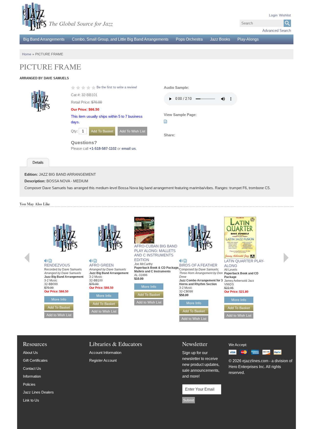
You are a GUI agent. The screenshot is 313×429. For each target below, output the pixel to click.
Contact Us (32, 368)
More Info (58, 299)
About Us (30, 352)
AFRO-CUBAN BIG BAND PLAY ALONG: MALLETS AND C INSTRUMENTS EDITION (155, 253)
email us (129, 148)
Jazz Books (220, 39)
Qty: (74, 131)
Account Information (105, 352)
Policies (29, 384)
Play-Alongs (248, 39)
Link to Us (31, 400)
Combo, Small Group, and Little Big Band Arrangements (120, 39)
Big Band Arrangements (44, 39)
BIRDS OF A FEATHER (198, 265)
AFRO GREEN (101, 265)
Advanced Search (276, 30)
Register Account (103, 360)
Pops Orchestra (189, 39)
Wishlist (285, 15)
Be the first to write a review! (117, 87)
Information (32, 376)
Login (273, 15)
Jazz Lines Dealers (38, 392)
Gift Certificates (35, 360)
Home (26, 54)
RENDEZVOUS (57, 265)
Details (38, 162)
